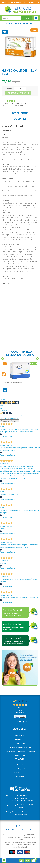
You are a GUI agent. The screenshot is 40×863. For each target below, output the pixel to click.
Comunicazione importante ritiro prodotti (20, 751)
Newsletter (20, 777)
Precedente (5, 421)
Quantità (8, 89)
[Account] (27, 861)
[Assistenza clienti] (36, 18)
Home (8, 23)
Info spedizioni (20, 739)
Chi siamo (22, 826)
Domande (20, 118)
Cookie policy (20, 755)
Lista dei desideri (20, 773)
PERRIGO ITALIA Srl (19, 103)
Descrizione (20, 113)
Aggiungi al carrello (18, 93)
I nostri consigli (20, 735)
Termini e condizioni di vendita (20, 747)
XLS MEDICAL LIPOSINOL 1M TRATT (25, 23)
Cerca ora (27, 18)
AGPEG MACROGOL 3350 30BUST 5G (16, 382)
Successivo (15, 421)
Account (20, 765)
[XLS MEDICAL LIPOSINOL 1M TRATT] (20, 46)
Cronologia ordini (20, 769)
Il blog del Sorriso (12, 830)
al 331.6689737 (8, 629)
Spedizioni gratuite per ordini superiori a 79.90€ (20, 2)
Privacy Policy (20, 743)
